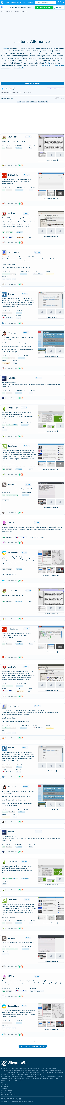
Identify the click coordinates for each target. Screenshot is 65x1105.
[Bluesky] (11, 1099)
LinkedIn (33, 1078)
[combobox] (45, 2)
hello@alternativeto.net (35, 1076)
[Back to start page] (2, 2)
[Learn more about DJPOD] (4, 523)
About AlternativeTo (6, 1090)
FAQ (2, 1082)
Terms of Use (4, 1084)
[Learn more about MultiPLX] (4, 378)
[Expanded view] (56, 98)
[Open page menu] (63, 2)
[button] (51, 142)
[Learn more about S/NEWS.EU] (4, 175)
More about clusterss (31, 83)
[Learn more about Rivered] (4, 294)
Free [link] (27, 101)
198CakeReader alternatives (8, 464)
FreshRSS (50, 65)
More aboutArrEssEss (50, 356)
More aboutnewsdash (50, 507)
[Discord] (2, 1099)
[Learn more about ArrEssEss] (4, 333)
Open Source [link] (33, 101)
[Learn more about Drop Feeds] (4, 408)
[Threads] (14, 1099)
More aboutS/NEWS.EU (50, 198)
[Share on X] (6, 88)
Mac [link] (24, 101)
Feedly (47, 63)
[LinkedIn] (20, 1099)
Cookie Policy (4, 1088)
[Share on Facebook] (2, 88)
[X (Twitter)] (5, 1099)
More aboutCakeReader (50, 469)
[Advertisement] (32, 25)
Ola (12, 1070)
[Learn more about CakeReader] (4, 446)
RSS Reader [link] (41, 101)
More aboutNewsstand (50, 160)
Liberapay (14, 1080)
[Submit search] (36, 2)
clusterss (4, 48)
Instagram (26, 1078)
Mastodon (10, 1078)
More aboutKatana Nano (50, 575)
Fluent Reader (19, 68)
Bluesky (15, 1078)
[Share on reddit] (10, 88)
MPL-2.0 (15, 424)
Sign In (59, 2)
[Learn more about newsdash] (4, 484)
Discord (49, 1076)
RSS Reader (19, 147)
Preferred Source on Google (8, 1094)
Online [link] (19, 101)
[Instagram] (17, 1099)
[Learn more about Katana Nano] (4, 552)
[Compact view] (58, 98)
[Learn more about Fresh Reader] (4, 252)
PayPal (21, 1080)
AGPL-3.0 (15, 495)
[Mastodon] (8, 1099)
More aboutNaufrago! (50, 236)
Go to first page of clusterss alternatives (32, 1046)
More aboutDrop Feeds (50, 431)
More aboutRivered (50, 317)
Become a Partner (6, 1092)
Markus (18, 1070)
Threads (20, 1078)
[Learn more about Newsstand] (4, 137)
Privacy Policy (5, 1086)
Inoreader (42, 65)
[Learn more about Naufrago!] (4, 213)
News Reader (19, 190)
